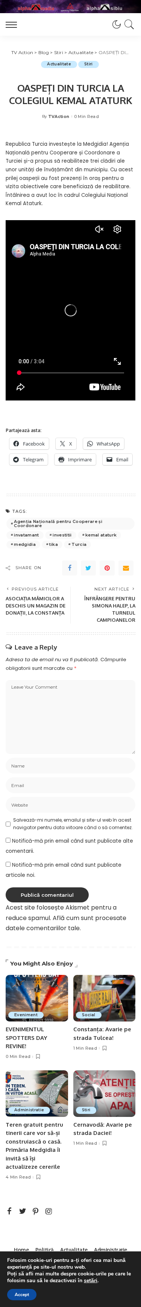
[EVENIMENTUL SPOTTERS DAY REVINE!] (37, 998)
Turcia (78, 544)
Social (89, 1014)
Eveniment (26, 1014)
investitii (62, 535)
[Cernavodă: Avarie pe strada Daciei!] (104, 1093)
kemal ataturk (101, 535)
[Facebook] (69, 568)
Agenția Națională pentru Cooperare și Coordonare (58, 523)
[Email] (125, 568)
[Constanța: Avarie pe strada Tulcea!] (104, 998)
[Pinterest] (107, 568)
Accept (22, 1295)
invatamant (26, 535)
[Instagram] (49, 1211)
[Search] (128, 24)
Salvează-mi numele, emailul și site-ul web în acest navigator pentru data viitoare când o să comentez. (73, 824)
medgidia (25, 544)
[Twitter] (88, 568)
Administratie (29, 1110)
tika (53, 544)
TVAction (59, 117)
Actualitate (59, 64)
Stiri (88, 64)
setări (90, 1280)
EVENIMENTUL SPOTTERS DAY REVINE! (26, 1038)
